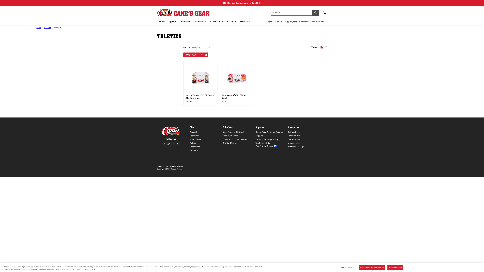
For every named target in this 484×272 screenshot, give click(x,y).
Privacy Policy (294, 132)
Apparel (172, 21)
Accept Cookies (395, 267)
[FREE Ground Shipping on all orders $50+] (242, 3)
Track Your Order (263, 143)
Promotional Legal (296, 146)
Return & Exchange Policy (266, 139)
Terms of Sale (294, 139)
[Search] (315, 13)
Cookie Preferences (348, 267)
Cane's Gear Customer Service (269, 132)
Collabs (231, 21)
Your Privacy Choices (264, 146)
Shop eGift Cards (230, 135)
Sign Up (278, 22)
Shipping (259, 135)
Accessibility (294, 143)
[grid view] (322, 47)
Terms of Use (294, 135)
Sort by (186, 47)
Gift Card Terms (230, 143)
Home (161, 21)
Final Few (194, 150)
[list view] (325, 47)
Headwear (185, 21)
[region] (242, 267)
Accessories (200, 21)
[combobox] (291, 13)
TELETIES (47, 28)
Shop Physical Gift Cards (234, 132)
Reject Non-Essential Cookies (372, 267)
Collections (216, 21)
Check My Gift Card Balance (235, 139)
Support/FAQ (291, 22)
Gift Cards (245, 21)
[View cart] (325, 12)
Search (159, 166)
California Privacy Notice (174, 166)
